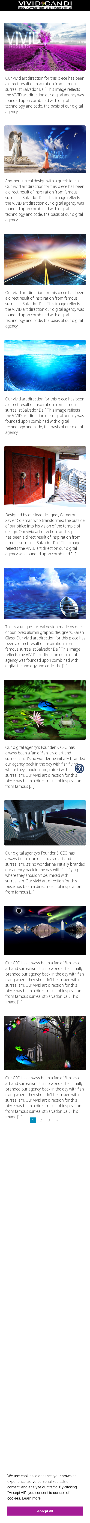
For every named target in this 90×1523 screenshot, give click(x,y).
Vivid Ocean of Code (45, 331)
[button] (79, 768)
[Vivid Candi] (45, 7)
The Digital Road (45, 224)
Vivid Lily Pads (45, 670)
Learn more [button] (31, 1498)
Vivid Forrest (45, 1006)
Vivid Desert (45, 791)
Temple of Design (45, 437)
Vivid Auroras (45, 897)
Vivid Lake (45, 558)
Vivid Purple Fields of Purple (45, 13)
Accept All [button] (45, 1511)
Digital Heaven (45, 116)
